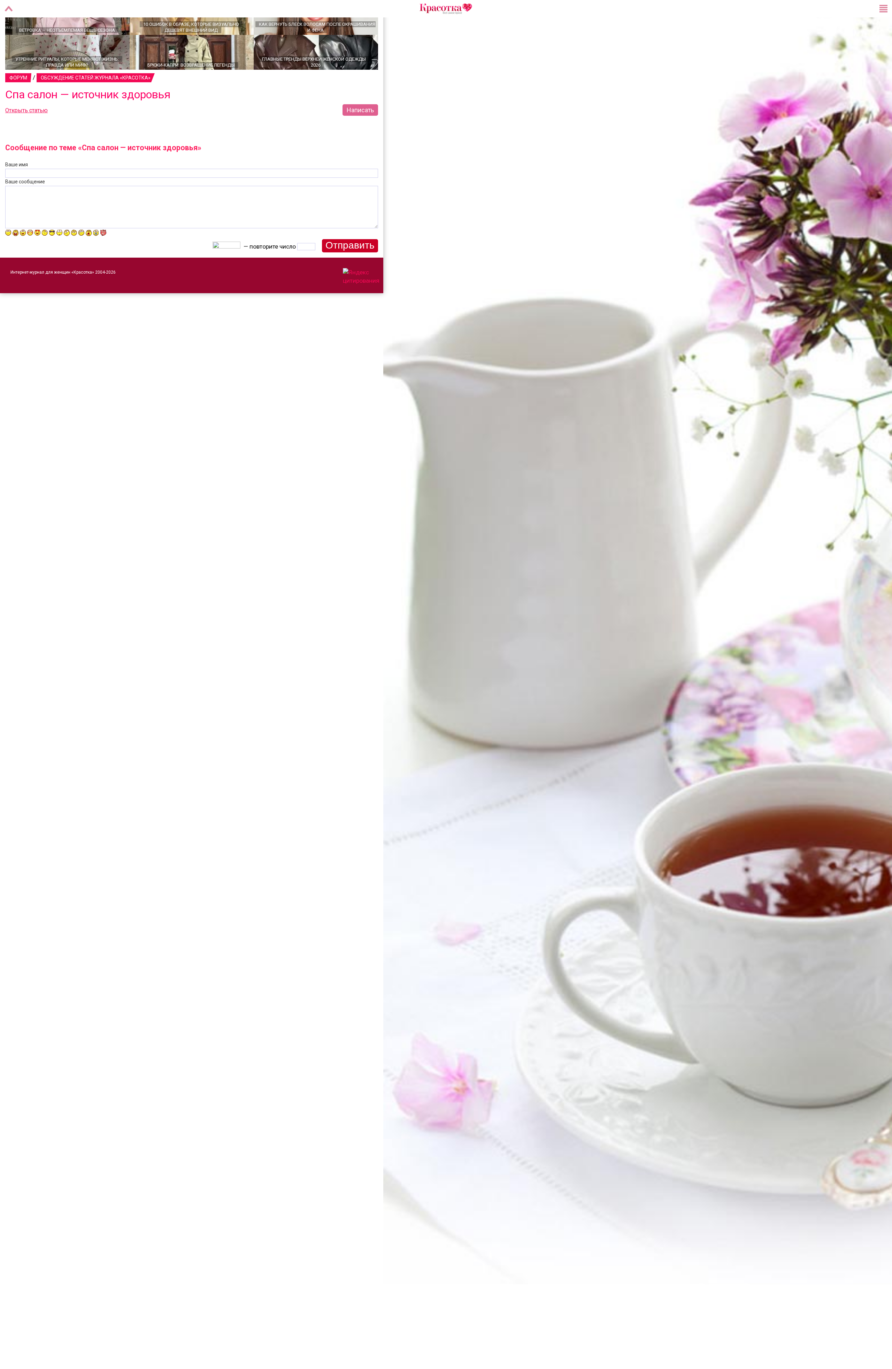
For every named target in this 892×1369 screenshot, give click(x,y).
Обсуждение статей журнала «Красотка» (96, 102)
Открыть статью (26, 134)
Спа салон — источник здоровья (87, 119)
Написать (360, 134)
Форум (18, 102)
